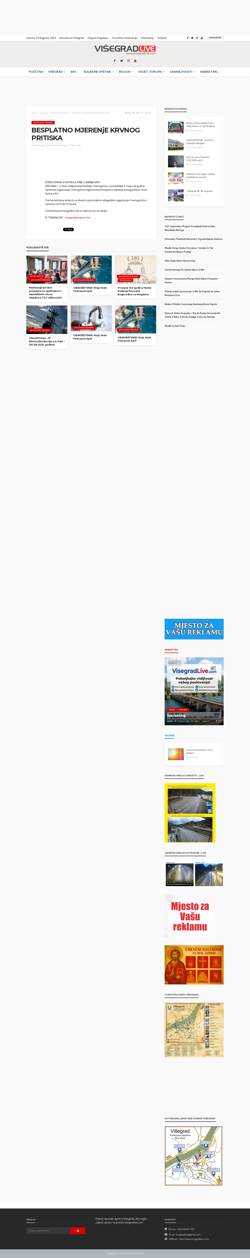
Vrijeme (161, 37)
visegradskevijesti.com (77, 217)
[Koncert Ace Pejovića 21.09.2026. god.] (176, 161)
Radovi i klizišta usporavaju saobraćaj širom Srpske (191, 304)
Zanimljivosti (181, 71)
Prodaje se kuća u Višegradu (192, 715)
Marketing (147, 37)
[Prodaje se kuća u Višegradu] (194, 691)
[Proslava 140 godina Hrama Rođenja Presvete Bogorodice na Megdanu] (135, 270)
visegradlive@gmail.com (188, 1234)
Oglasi (172, 710)
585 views (76, 145)
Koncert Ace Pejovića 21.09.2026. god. (197, 158)
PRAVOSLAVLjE (125, 280)
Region (124, 71)
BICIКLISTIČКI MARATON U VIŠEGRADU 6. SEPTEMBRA (200, 125)
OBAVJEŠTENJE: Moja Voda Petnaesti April (90, 289)
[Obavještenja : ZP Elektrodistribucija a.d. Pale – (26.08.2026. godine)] (46, 319)
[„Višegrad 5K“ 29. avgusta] (176, 195)
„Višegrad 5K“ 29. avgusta (199, 191)
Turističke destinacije (124, 37)
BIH (73, 71)
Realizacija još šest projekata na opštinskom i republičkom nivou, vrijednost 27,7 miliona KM (45, 292)
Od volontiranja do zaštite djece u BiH (184, 269)
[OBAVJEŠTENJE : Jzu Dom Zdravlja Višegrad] (176, 144)
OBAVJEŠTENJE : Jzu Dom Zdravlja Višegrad (200, 142)
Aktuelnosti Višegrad (71, 37)
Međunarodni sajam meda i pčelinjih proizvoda (200, 175)
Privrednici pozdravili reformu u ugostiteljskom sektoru (193, 239)
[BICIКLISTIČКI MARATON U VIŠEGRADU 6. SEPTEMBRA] (176, 127)
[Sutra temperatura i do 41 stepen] (176, 754)
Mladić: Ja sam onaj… (175, 325)
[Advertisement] (30, 17)
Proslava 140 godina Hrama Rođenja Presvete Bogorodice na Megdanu (134, 291)
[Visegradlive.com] (125, 49)
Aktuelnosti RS (36, 276)
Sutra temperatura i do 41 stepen (199, 751)
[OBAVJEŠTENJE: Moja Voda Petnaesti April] (91, 270)
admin (170, 721)
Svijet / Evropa (150, 71)
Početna (36, 71)
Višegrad (55, 71)
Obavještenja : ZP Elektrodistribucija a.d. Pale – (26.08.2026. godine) (47, 341)
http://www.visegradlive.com (194, 1239)
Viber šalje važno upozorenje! (180, 260)
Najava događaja (98, 37)
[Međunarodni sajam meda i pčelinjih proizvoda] (176, 178)
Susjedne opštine (97, 71)
